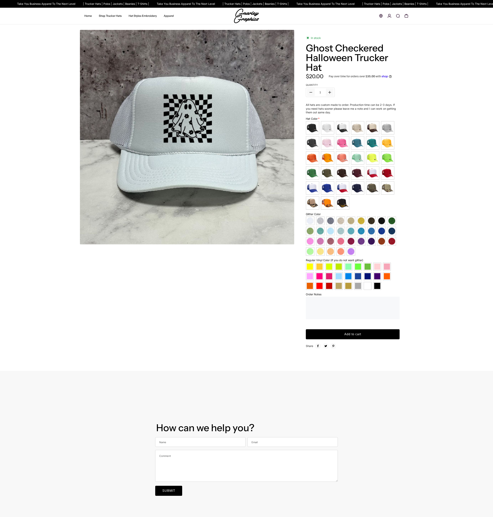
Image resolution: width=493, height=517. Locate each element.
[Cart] (406, 16)
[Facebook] (318, 346)
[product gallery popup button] (287, 240)
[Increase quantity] (330, 92)
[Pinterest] (333, 346)
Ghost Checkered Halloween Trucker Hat (347, 57)
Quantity (312, 84)
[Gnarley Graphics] (246, 16)
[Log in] (389, 16)
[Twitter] (326, 346)
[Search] (398, 16)
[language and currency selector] (381, 16)
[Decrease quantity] (311, 92)
